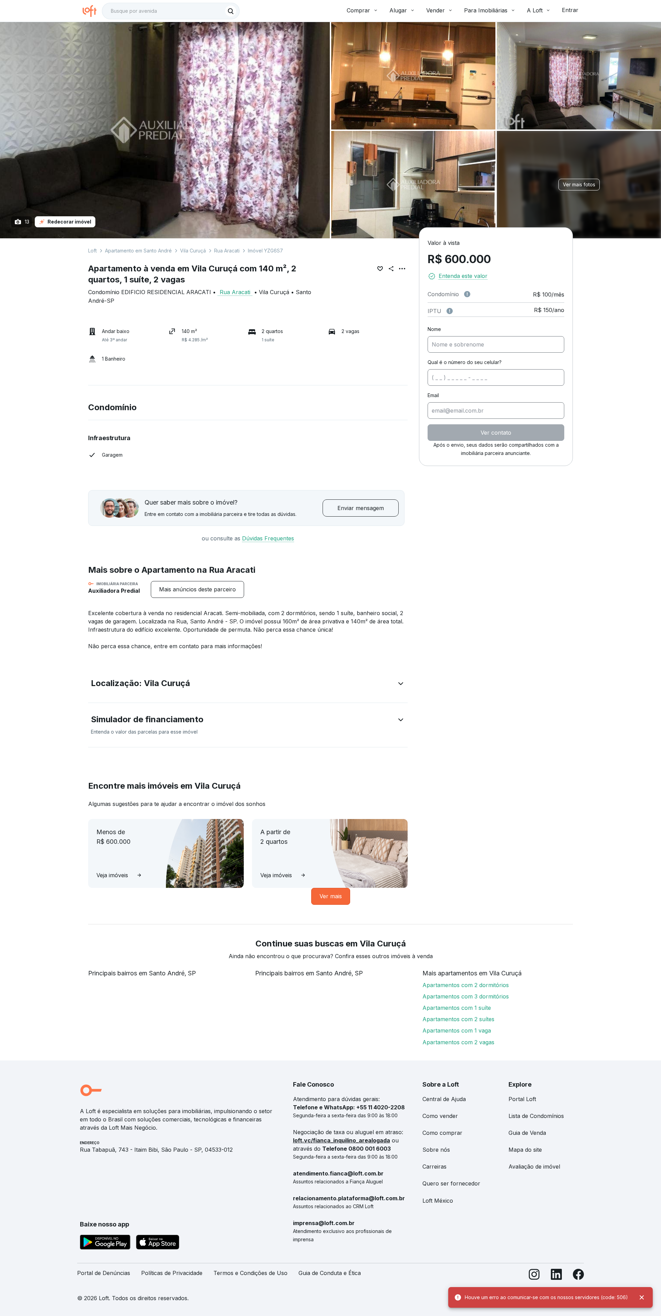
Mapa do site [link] (525, 1149)
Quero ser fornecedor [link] (451, 1183)
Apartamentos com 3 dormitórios (465, 996)
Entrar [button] (570, 10)
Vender (435, 10)
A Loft (535, 10)
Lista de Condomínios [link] (536, 1115)
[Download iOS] (157, 1243)
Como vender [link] (440, 1115)
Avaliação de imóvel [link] (534, 1166)
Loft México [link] (437, 1200)
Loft (92, 250)
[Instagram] (534, 1276)
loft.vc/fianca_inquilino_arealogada (341, 1140)
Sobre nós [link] (436, 1149)
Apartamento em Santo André (138, 250)
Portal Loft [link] (522, 1099)
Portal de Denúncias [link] (103, 1273)
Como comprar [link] (442, 1132)
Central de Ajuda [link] (444, 1099)
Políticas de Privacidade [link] (171, 1273)
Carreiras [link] (434, 1166)
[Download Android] (105, 1243)
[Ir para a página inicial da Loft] (92, 11)
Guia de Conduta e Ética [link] (329, 1273)
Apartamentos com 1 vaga (456, 1030)
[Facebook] (578, 1276)
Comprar (358, 10)
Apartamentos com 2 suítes (458, 1019)
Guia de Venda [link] (527, 1132)
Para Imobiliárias (485, 10)
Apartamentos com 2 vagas (458, 1042)
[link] (197, 589)
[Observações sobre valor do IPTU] (449, 311)
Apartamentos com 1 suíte (456, 1007)
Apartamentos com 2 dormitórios (465, 985)
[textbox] (171, 11)
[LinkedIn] (556, 1276)
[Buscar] (230, 11)
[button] (248, 685)
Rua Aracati (227, 250)
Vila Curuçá (193, 250)
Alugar (398, 10)
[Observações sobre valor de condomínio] (467, 294)
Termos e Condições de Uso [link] (250, 1273)
